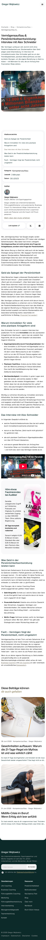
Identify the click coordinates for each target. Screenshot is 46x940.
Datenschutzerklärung (25, 872)
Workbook (28, 906)
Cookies (34, 936)
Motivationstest (30, 890)
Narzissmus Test (31, 894)
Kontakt (4, 918)
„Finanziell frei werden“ (28, 315)
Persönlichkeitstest (32, 886)
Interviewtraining (7, 906)
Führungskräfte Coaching (10, 894)
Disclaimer (26, 936)
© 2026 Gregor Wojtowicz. (11, 932)
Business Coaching (8, 663)
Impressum (5, 936)
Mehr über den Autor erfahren (17, 218)
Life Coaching (24, 663)
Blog (26, 898)
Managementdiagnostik (10, 910)
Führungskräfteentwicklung (11, 902)
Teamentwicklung (8, 914)
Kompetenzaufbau (20, 171)
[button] (42, 4)
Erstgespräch (21, 665)
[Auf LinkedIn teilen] (39, 225)
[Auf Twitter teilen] (30, 225)
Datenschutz (16, 936)
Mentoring (5, 898)
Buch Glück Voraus (32, 910)
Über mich (28, 902)
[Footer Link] (10, 852)
